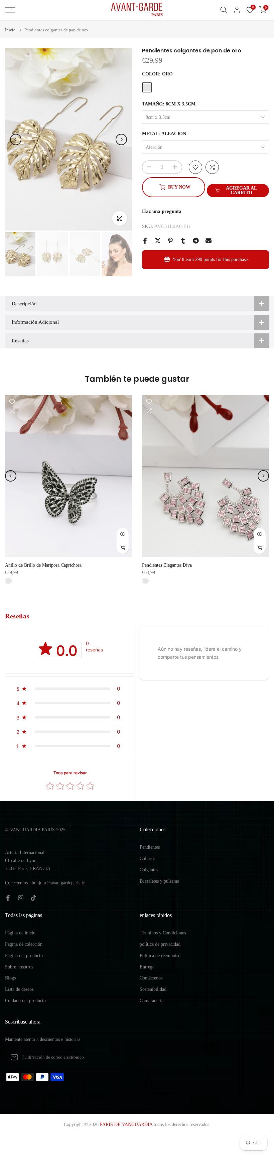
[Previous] (15, 139)
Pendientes (150, 847)
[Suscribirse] (122, 1057)
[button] (70, 688)
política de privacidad (160, 944)
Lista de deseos (19, 989)
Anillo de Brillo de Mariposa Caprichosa (43, 565)
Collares (147, 858)
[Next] (121, 139)
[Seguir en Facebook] (8, 898)
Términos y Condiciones (163, 932)
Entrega (147, 966)
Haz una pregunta (161, 211)
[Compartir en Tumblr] (183, 241)
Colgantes (149, 869)
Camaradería (151, 1000)
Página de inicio (20, 932)
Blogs (10, 977)
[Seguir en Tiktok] (33, 898)
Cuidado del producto (25, 1000)
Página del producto (24, 955)
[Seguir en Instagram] (21, 898)
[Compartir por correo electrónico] (209, 241)
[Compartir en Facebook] (145, 241)
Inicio (10, 30)
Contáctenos (151, 977)
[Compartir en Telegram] (196, 241)
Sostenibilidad (153, 989)
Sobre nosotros (19, 966)
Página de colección (23, 944)
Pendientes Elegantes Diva (167, 565)
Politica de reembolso (160, 955)
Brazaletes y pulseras (159, 881)
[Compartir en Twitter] (158, 241)
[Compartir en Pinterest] (170, 241)
